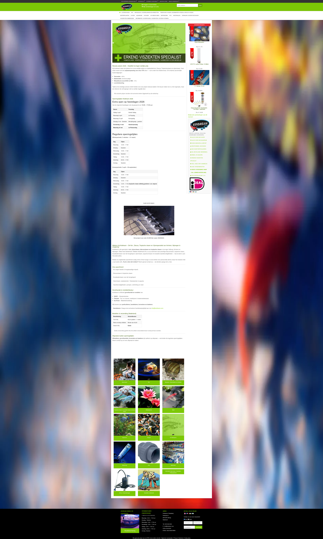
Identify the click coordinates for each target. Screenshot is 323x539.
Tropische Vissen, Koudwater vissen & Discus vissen (176, 12)
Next (184, 43)
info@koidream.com (157, 308)
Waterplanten (124, 15)
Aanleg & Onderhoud (173, 1)
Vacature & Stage (163, 1)
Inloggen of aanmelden (150, 5)
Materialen (176, 15)
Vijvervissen (125, 12)
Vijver (133, 15)
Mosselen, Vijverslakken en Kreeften (147, 12)
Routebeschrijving (130, 531)
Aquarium (139, 15)
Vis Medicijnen (154, 15)
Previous (113, 43)
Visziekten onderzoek (127, 18)
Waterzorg (164, 15)
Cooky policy (187, 538)
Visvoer (146, 15)
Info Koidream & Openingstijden (128, 1)
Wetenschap (141, 1)
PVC (170, 15)
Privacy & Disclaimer (178, 538)
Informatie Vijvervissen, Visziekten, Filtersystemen (152, 18)
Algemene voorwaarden (167, 538)
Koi (132, 12)
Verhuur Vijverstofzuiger (190, 15)
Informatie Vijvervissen (151, 1)
